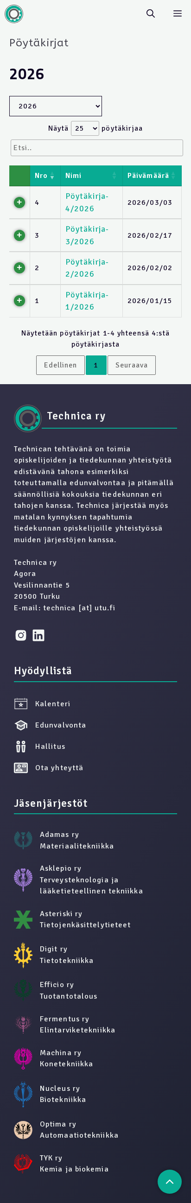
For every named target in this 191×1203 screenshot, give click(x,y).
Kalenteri (52, 704)
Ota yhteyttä (59, 767)
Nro (41, 175)
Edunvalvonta (60, 725)
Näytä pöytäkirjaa (95, 128)
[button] (150, 14)
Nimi (73, 175)
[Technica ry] (14, 14)
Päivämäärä (148, 175)
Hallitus (50, 746)
